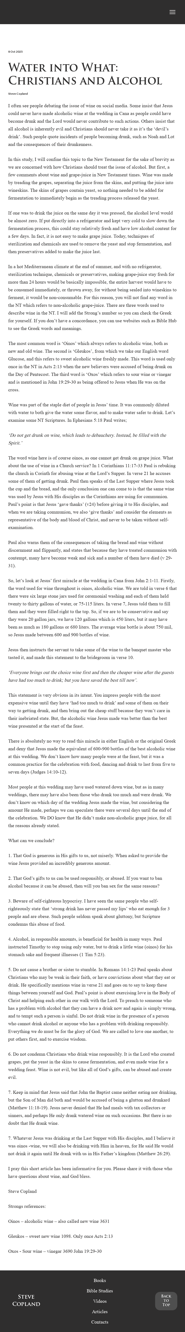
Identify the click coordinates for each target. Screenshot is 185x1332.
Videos (100, 1301)
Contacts (99, 1322)
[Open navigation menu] (172, 12)
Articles (100, 1311)
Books (100, 1280)
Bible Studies (100, 1290)
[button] (166, 1301)
